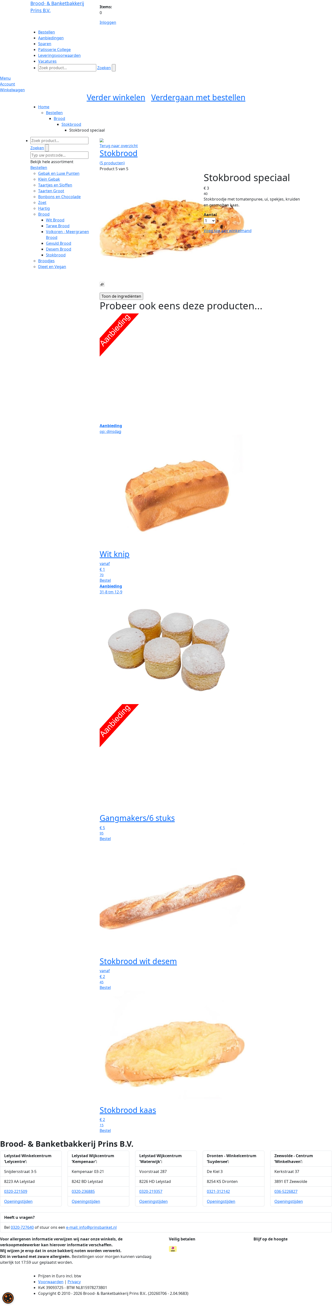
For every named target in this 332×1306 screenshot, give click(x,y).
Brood (59, 118)
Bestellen (54, 112)
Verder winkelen (116, 97)
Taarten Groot (51, 191)
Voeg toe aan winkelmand (228, 230)
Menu (5, 78)
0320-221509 (15, 1191)
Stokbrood (71, 124)
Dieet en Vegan (52, 266)
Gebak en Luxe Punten (58, 173)
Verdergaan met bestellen (198, 97)
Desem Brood (58, 249)
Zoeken (104, 67)
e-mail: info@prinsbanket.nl (91, 1227)
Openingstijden (18, 1201)
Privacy (74, 1281)
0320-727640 (22, 1227)
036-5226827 (285, 1191)
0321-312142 (218, 1191)
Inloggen (108, 22)
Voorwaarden (50, 1281)
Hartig (44, 208)
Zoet (42, 202)
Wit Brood (55, 220)
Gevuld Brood (58, 243)
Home (43, 107)
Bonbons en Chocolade (59, 196)
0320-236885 (83, 1191)
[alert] (8, 1298)
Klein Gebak (49, 179)
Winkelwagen (12, 90)
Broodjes (46, 260)
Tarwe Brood (58, 225)
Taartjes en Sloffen (55, 185)
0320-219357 (150, 1191)
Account (7, 84)
